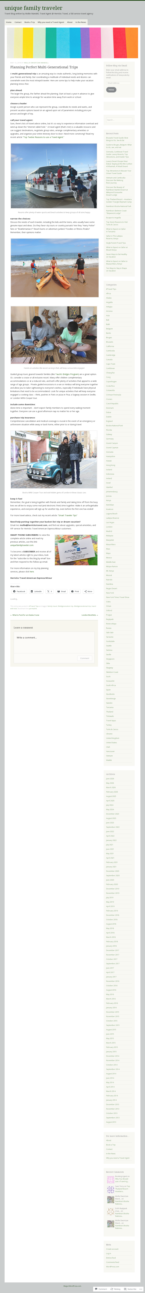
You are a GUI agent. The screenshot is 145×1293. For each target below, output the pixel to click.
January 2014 (111, 1100)
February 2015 (112, 1047)
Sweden (109, 703)
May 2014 (110, 1082)
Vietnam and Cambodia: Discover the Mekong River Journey (116, 180)
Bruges (109, 337)
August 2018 (111, 924)
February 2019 (112, 911)
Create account (112, 1249)
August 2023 (111, 818)
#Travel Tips (34, 606)
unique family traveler (33, 8)
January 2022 (111, 840)
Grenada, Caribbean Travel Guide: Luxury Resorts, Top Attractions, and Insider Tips (117, 154)
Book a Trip (29, 22)
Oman (108, 606)
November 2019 (112, 893)
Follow (111, 89)
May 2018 (110, 928)
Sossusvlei (110, 681)
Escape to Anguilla (113, 217)
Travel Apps (111, 720)
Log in (108, 1253)
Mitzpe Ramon (112, 566)
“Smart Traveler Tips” (68, 515)
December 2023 (112, 814)
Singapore (110, 659)
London (109, 527)
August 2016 (111, 990)
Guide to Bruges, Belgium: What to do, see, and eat (119, 146)
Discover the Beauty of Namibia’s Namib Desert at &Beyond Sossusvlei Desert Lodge (117, 191)
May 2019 (110, 902)
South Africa (111, 685)
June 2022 (110, 831)
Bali (107, 320)
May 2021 (110, 853)
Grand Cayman (112, 447)
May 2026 (110, 783)
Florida (109, 430)
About (69, 22)
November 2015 (112, 1016)
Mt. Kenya (110, 571)
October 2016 (111, 985)
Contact (18, 22)
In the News (80, 22)
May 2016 (110, 994)
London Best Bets (90, 615)
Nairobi (109, 579)
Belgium (109, 329)
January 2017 (111, 977)
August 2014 (111, 1073)
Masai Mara (110, 544)
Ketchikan (110, 505)
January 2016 (111, 1007)
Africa (108, 293)
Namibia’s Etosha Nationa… (122, 1202)
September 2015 (113, 1025)
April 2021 (110, 858)
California (110, 346)
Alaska (108, 298)
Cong (108, 377)
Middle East (110, 562)
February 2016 (112, 1003)
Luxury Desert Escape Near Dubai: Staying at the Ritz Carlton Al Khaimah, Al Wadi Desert (119, 164)
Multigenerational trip (82, 606)
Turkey (109, 725)
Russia (108, 628)
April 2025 (110, 800)
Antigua (109, 306)
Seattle (109, 646)
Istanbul (109, 487)
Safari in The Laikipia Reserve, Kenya (114, 237)
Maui (108, 549)
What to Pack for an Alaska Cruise (24, 615)
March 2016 (111, 999)
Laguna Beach (111, 513)
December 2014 (112, 1056)
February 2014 (112, 1095)
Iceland (109, 469)
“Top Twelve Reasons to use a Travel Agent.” (43, 137)
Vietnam (109, 756)
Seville (108, 654)
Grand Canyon (112, 443)
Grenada (109, 452)
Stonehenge (111, 698)
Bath (108, 324)
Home (8, 22)
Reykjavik (109, 619)
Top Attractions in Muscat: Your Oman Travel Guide (118, 172)
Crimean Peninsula (113, 395)
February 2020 (112, 884)
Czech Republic (112, 403)
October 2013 (111, 1113)
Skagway (109, 668)
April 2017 (110, 972)
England (109, 421)
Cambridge (110, 355)
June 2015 (110, 1034)
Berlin (108, 333)
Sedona (109, 650)
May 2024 (110, 809)
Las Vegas (110, 522)
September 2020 (113, 875)
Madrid (109, 531)
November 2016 (112, 981)
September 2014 (113, 1069)
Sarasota (109, 637)
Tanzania (109, 707)
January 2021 (111, 867)
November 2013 (112, 1109)
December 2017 (112, 950)
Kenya (108, 500)
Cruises (109, 399)
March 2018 (111, 937)
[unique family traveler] (72, 43)
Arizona (109, 311)
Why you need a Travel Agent (51, 22)
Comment (84, 658)
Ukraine (109, 734)
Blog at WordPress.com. (73, 1286)
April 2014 (110, 1087)
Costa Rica (110, 386)
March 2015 (111, 1043)
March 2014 (111, 1091)
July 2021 (109, 844)
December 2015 (112, 1012)
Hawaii (109, 461)
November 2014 (112, 1060)
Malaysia (109, 535)
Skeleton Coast (112, 672)
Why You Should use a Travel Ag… (122, 1180)
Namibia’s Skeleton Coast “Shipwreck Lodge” (116, 211)
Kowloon (109, 509)
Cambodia (110, 351)
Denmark (110, 408)
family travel (52, 606)
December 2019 (112, 889)
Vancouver (110, 751)
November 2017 (112, 955)
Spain (108, 690)
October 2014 (111, 1065)
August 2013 (111, 1122)
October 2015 (111, 1021)
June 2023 (110, 822)
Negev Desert (111, 588)
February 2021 (112, 862)
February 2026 (112, 792)
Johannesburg (111, 491)
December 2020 (112, 871)
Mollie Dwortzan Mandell (36, 63)
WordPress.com (112, 1266)
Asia (108, 315)
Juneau (109, 496)
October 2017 (111, 959)
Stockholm (110, 694)
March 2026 (111, 787)
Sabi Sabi (109, 632)
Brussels (109, 342)
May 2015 (110, 1038)
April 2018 (110, 933)
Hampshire (110, 456)
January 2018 (111, 946)
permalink (33, 608)
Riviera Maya (111, 623)
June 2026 (110, 778)
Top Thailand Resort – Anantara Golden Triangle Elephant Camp (119, 200)
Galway (109, 434)
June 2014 (110, 1078)
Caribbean (110, 368)
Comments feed (112, 1262)
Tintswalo (110, 716)
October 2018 (111, 919)
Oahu (108, 601)
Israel (108, 483)
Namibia (109, 584)
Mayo (108, 553)
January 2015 (111, 1051)
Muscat (109, 575)
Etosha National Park (114, 425)
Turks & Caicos (112, 729)
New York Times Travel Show (117, 597)
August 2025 (111, 796)
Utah (108, 747)
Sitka (108, 663)
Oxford (109, 610)
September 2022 (113, 827)
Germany (110, 439)
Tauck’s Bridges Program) (67, 374)
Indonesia (110, 474)
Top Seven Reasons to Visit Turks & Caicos (117, 223)
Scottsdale (110, 641)
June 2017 (110, 968)
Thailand (109, 712)
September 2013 (113, 1117)
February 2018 (112, 941)
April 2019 (110, 906)
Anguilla (109, 302)
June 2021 (110, 849)
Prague (109, 615)
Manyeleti (110, 540)
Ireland (109, 478)
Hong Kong (110, 465)
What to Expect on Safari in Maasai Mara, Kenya (116, 262)
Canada (109, 359)
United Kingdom (112, 738)
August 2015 (111, 1029)
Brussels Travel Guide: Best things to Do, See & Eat (117, 139)
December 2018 (112, 915)
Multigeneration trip (65, 606)
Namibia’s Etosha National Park (118, 206)
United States (111, 742)
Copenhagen (111, 381)
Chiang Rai (110, 373)
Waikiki (109, 760)
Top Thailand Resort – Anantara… (122, 1189)
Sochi (108, 676)
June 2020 (110, 880)
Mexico (109, 557)
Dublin (108, 417)
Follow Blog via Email (116, 65)
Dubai (108, 412)
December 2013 (112, 1104)
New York (110, 593)
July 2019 (109, 897)
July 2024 (109, 805)
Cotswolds (110, 390)
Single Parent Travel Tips (116, 243)
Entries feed (111, 1258)
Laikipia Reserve (112, 518)
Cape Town (110, 364)
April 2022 (110, 836)
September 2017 (113, 963)
